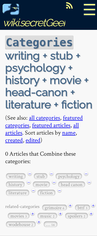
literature (18, 193)
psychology (68, 176)
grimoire (54, 208)
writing (16, 176)
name (69, 132)
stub (40, 176)
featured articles (51, 125)
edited (33, 140)
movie (41, 184)
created (14, 140)
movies (18, 216)
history (15, 184)
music (47, 216)
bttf (82, 208)
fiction (46, 193)
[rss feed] (69, 5)
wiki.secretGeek (35, 22)
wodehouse (21, 224)
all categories (44, 117)
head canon (72, 184)
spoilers (76, 216)
